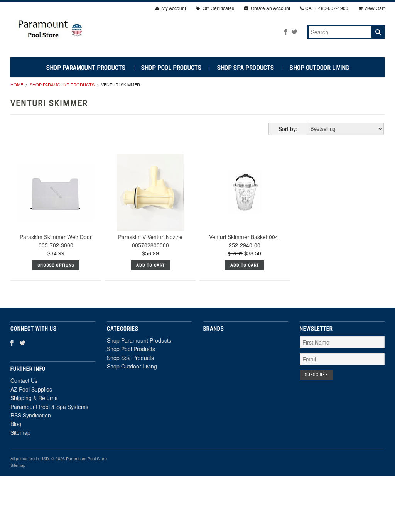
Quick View (55, 207)
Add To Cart (150, 265)
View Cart (374, 8)
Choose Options (55, 265)
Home (16, 84)
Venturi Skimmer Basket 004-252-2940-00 (244, 241)
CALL (326, 8)
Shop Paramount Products (85, 68)
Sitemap (20, 432)
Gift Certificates (217, 8)
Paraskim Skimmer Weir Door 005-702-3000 (56, 241)
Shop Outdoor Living (319, 68)
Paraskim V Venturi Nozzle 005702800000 (150, 241)
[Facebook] (285, 31)
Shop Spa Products (245, 68)
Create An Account (270, 8)
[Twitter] (294, 31)
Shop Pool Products (171, 68)
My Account (173, 8)
